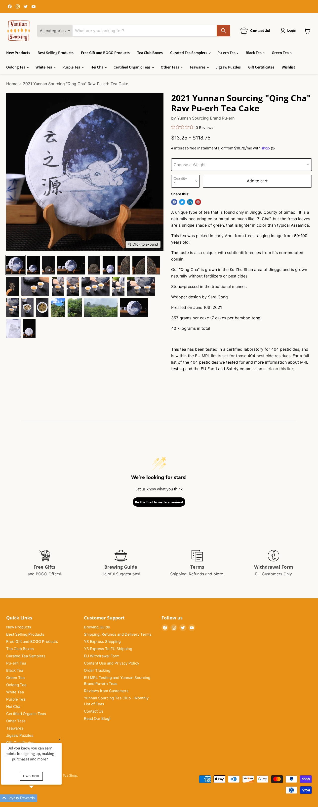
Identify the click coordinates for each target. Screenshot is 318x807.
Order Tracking (97, 670)
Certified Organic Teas (132, 67)
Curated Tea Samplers (189, 53)
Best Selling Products (56, 53)
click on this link (278, 368)
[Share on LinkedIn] (190, 202)
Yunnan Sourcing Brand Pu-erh (206, 118)
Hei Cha (97, 67)
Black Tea (254, 53)
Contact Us (93, 711)
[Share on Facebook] (174, 202)
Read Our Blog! (97, 718)
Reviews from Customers (106, 690)
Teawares (197, 67)
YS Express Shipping (102, 641)
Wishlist (288, 67)
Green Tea (280, 53)
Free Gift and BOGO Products (105, 53)
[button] (37, 798)
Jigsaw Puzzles (228, 67)
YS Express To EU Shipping (108, 648)
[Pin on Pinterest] (198, 202)
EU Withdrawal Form (101, 656)
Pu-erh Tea (226, 53)
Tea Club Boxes (150, 53)
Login (291, 30)
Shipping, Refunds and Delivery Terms (118, 634)
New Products (18, 53)
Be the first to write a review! (159, 502)
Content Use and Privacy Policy (111, 663)
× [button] (59, 739)
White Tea (44, 67)
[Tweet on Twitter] (182, 202)
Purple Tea (71, 67)
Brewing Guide (97, 627)
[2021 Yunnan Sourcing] (15, 265)
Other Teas (170, 67)
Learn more (31, 776)
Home (11, 83)
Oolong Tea (16, 67)
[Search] (223, 30)
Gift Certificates (261, 67)
